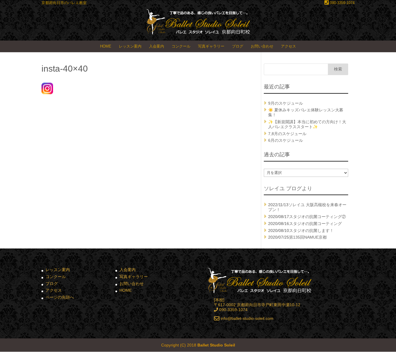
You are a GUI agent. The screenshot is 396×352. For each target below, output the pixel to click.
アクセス (288, 46)
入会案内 (156, 46)
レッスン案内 (130, 46)
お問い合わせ (262, 46)
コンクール (181, 46)
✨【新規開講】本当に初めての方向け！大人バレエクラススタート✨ (307, 124)
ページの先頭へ (60, 297)
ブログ (237, 46)
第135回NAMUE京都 (308, 237)
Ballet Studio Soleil (216, 345)
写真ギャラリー (211, 46)
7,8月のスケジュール (287, 133)
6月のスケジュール (285, 140)
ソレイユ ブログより (288, 188)
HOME (105, 46)
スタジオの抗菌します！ (311, 230)
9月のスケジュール (285, 103)
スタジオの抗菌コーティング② (317, 216)
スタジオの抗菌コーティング (315, 223)
